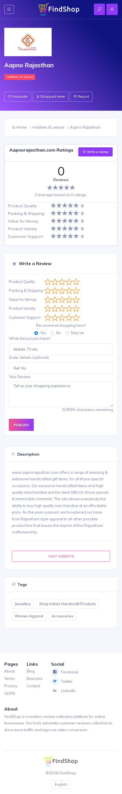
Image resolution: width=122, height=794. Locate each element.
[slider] (61, 187)
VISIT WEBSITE (61, 556)
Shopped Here (52, 96)
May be (77, 332)
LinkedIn (68, 690)
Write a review (97, 152)
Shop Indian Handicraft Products (67, 604)
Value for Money (23, 299)
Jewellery (23, 604)
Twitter (67, 681)
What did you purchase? (30, 338)
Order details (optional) (29, 357)
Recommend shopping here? (61, 325)
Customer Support (25, 317)
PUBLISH (21, 425)
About (9, 671)
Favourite (19, 96)
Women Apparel (29, 616)
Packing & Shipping (26, 290)
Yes (43, 332)
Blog (31, 671)
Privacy (10, 686)
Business (35, 678)
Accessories (62, 616)
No (58, 332)
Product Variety (22, 308)
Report (83, 96)
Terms (9, 678)
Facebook (69, 672)
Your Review (19, 376)
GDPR (9, 693)
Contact (33, 686)
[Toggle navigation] (9, 9)
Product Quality (22, 281)
